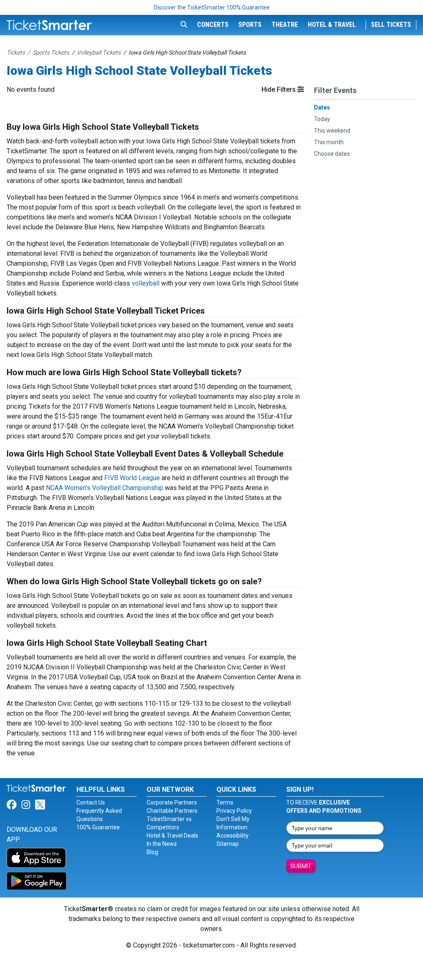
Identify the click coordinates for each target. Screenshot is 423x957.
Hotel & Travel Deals (172, 835)
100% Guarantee (98, 827)
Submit (300, 866)
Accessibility (232, 835)
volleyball (145, 283)
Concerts (212, 25)
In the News (162, 843)
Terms (224, 802)
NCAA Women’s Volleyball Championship (104, 488)
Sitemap (227, 843)
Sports (249, 25)
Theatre (284, 25)
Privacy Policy (234, 810)
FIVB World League (132, 478)
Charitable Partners (172, 810)
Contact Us (90, 802)
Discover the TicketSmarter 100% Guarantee (212, 7)
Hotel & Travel (332, 25)
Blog (152, 852)
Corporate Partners (172, 802)
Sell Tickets (391, 25)
